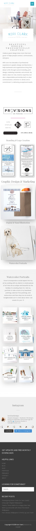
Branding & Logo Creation (18, 140)
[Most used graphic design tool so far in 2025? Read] (20, 427)
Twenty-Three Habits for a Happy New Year (16, 505)
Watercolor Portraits (18, 263)
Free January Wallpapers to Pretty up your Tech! (18, 513)
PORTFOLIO (5, 471)
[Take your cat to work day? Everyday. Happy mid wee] (26, 427)
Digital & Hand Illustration (18, 222)
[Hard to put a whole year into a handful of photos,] (32, 427)
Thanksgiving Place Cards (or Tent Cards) (15, 500)
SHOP (3, 468)
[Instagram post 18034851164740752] (2, 427)
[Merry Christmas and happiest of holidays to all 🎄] (8, 427)
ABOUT (4, 478)
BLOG (3, 466)
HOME (4, 463)
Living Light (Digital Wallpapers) (12, 503)
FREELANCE (5, 473)
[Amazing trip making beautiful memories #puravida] (14, 427)
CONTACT (5, 476)
